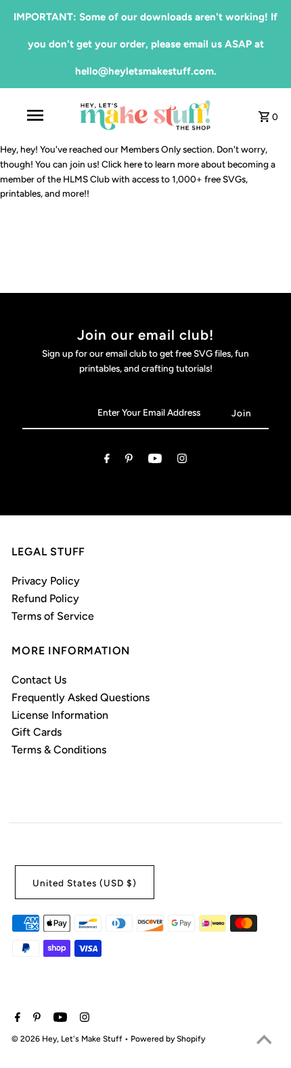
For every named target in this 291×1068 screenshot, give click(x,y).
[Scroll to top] (263, 1040)
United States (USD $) (84, 882)
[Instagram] (182, 461)
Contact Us (39, 679)
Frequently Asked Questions (81, 697)
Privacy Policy (46, 580)
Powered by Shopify (168, 1039)
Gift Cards (37, 732)
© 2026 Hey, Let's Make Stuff (68, 1039)
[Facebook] (107, 461)
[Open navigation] (37, 115)
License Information (60, 715)
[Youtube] (155, 461)
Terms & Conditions (59, 749)
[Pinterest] (129, 461)
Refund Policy (45, 598)
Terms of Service (53, 616)
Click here (122, 164)
